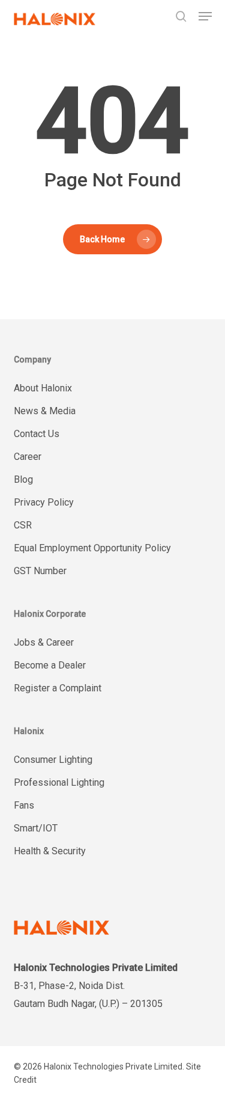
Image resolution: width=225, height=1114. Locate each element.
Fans (24, 805)
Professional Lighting (59, 782)
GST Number (40, 571)
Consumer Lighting (53, 759)
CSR (23, 525)
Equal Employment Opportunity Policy (92, 548)
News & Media (45, 411)
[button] (205, 16)
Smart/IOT (36, 828)
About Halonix (43, 388)
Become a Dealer (50, 665)
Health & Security (50, 851)
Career (27, 456)
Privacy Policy (44, 502)
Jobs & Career (44, 642)
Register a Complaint (57, 688)
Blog (23, 479)
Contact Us (36, 433)
